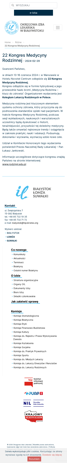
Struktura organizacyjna (26, 280)
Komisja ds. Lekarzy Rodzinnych (30, 367)
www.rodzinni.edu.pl (14, 164)
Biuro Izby (19, 292)
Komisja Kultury (21, 332)
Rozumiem (34, 459)
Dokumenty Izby (22, 288)
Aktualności (19, 258)
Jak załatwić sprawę (24, 301)
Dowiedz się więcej (52, 454)
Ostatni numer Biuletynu (26, 270)
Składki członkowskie (24, 296)
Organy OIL (19, 284)
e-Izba (33, 12)
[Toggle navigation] (57, 27)
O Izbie (15, 275)
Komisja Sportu (21, 355)
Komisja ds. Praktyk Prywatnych (30, 351)
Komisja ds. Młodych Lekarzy (28, 359)
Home (8, 42)
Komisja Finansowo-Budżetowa (29, 328)
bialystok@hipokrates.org (25, 223)
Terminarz (19, 262)
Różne (18, 42)
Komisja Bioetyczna (23, 319)
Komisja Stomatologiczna (26, 315)
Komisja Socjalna (22, 347)
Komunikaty (19, 254)
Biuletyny (18, 266)
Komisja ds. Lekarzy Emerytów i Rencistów (35, 363)
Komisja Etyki (20, 324)
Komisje (16, 311)
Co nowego (18, 249)
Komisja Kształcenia (24, 343)
